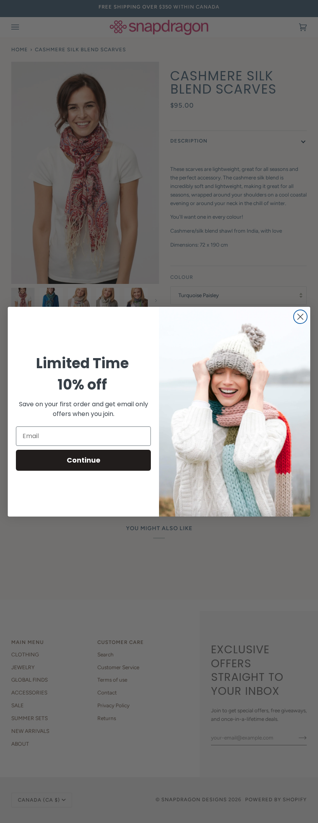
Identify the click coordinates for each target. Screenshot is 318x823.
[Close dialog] (300, 317)
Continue (83, 460)
